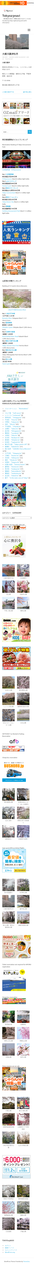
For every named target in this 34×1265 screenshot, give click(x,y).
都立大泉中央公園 (12, 341)
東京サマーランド (12, 188)
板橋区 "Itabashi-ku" (12, 446)
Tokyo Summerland (8, 193)
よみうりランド (11, 181)
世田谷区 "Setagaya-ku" (13, 417)
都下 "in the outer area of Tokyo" (16, 478)
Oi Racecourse (7, 179)
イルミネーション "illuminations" (16, 408)
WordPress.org (10, 1252)
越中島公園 (27, 92)
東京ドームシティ (12, 197)
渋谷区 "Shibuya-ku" (12, 458)
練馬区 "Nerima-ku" (12, 467)
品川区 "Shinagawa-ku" (13, 431)
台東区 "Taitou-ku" (12, 429)
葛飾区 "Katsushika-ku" (13, 471)
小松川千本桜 (12, 310)
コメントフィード (11, 1250)
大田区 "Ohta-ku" (11, 435)
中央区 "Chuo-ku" (11, 420)
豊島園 (8, 206)
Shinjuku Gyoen (7, 327)
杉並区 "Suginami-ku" (13, 442)
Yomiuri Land (6, 186)
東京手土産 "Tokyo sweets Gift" (16, 444)
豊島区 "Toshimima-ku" (13, 473)
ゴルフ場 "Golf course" (13, 413)
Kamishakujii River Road (10, 336)
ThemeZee (26, 1261)
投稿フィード (9, 1248)
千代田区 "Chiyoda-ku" (13, 426)
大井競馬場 (10, 174)
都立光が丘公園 (11, 350)
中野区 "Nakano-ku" (12, 422)
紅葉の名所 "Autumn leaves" (15, 464)
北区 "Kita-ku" (10, 424)
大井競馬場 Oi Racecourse (11, 170)
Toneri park (6, 364)
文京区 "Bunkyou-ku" (12, 437)
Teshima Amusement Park (11, 211)
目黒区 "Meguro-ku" (12, 462)
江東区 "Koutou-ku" (12, 455)
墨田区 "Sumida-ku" (12, 433)
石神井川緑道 (10, 332)
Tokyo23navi (11, 15)
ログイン (8, 1245)
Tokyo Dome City (8, 202)
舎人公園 (9, 359)
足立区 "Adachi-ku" (12, 475)
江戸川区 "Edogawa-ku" (13, 453)
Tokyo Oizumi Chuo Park (10, 345)
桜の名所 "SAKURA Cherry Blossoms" (14, 57)
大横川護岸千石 (8, 92)
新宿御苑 (9, 323)
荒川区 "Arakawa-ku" (12, 469)
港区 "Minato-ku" (11, 460)
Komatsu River (21, 310)
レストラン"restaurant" (13, 415)
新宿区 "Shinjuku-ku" (12, 440)
